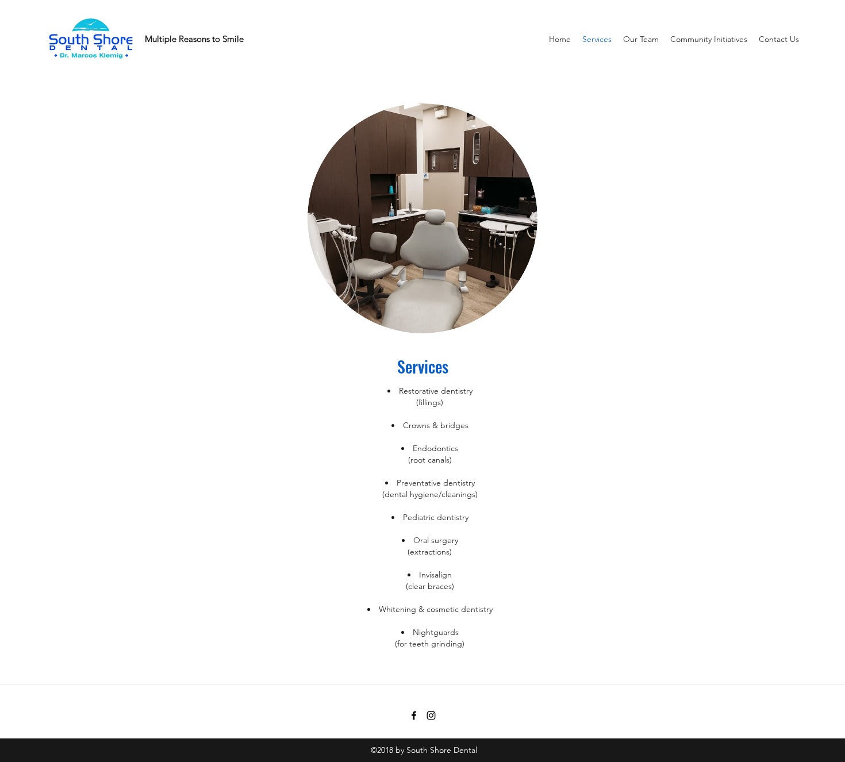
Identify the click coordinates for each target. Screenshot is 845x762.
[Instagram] (431, 715)
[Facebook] (414, 715)
